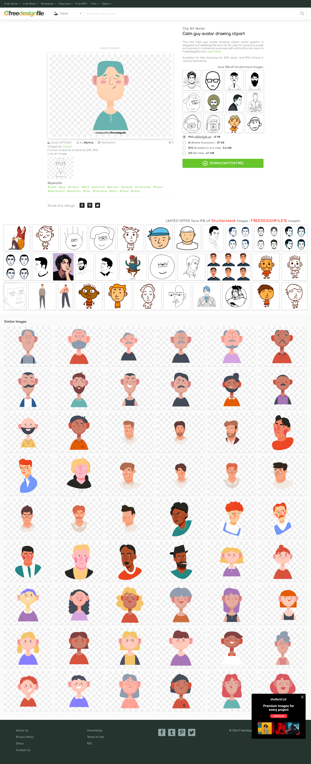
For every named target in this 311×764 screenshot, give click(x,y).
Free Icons (64, 4)
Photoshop (47, 4)
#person (113, 187)
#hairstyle (100, 191)
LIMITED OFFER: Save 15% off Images (207, 221)
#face (86, 187)
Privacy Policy (25, 737)
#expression (56, 191)
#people (127, 187)
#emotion (74, 191)
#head (157, 187)
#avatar (73, 187)
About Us (22, 730)
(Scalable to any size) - (209, 148)
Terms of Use (95, 737)
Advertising (94, 730)
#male (124, 191)
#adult (135, 191)
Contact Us (23, 750)
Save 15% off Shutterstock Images (240, 67)
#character (143, 187)
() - (204, 137)
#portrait (98, 187)
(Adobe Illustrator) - (206, 142)
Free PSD (81, 4)
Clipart (106, 4)
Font (93, 4)
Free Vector (11, 4)
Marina (88, 142)
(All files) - (201, 153)
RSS (89, 743)
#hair (87, 191)
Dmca (19, 743)
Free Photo (29, 4)
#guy (62, 187)
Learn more (214, 51)
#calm (52, 187)
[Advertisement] (110, 35)
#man (113, 191)
